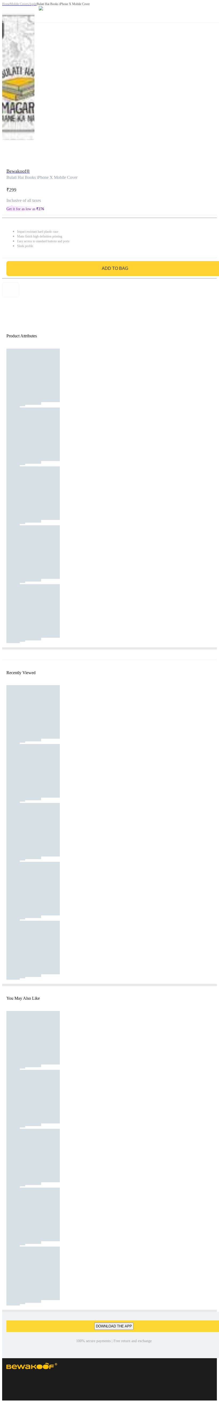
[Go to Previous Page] (7, 11)
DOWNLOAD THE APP (114, 1326)
